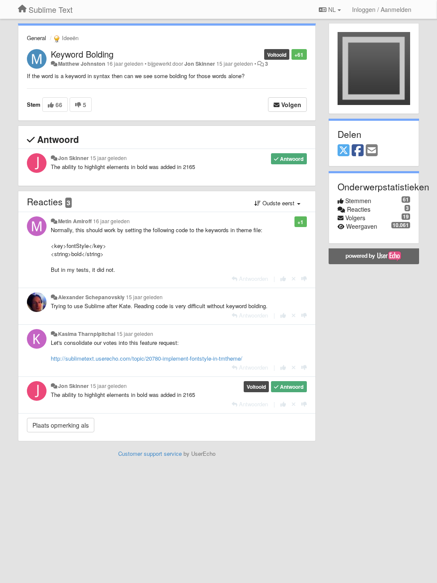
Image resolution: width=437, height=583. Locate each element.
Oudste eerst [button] (278, 203)
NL (332, 9)
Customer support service (150, 453)
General (36, 38)
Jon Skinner (199, 63)
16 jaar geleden (111, 221)
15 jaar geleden (108, 158)
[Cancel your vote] (293, 278)
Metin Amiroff (75, 221)
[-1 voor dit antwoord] (304, 278)
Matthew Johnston (81, 63)
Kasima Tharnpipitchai (86, 334)
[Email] (372, 150)
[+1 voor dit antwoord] (283, 278)
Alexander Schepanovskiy (91, 297)
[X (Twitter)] (344, 150)
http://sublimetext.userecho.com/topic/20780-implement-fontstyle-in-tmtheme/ (146, 358)
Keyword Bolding (82, 54)
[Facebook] (358, 150)
